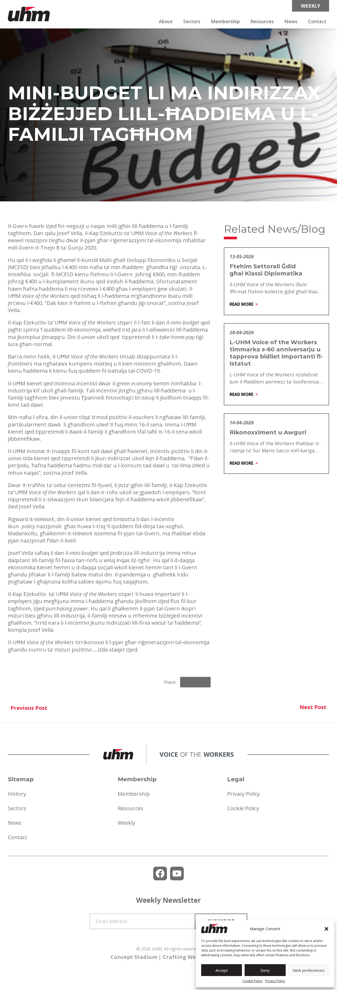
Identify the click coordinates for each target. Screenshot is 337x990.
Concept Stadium (134, 956)
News (291, 21)
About (166, 21)
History (17, 793)
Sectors (191, 21)
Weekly (126, 822)
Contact (317, 21)
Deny (265, 970)
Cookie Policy (252, 981)
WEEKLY (310, 6)
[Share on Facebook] (186, 682)
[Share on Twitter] (204, 682)
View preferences (309, 970)
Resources (262, 21)
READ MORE (241, 304)
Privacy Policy (275, 981)
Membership (225, 21)
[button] (326, 928)
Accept (221, 970)
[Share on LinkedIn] (195, 682)
